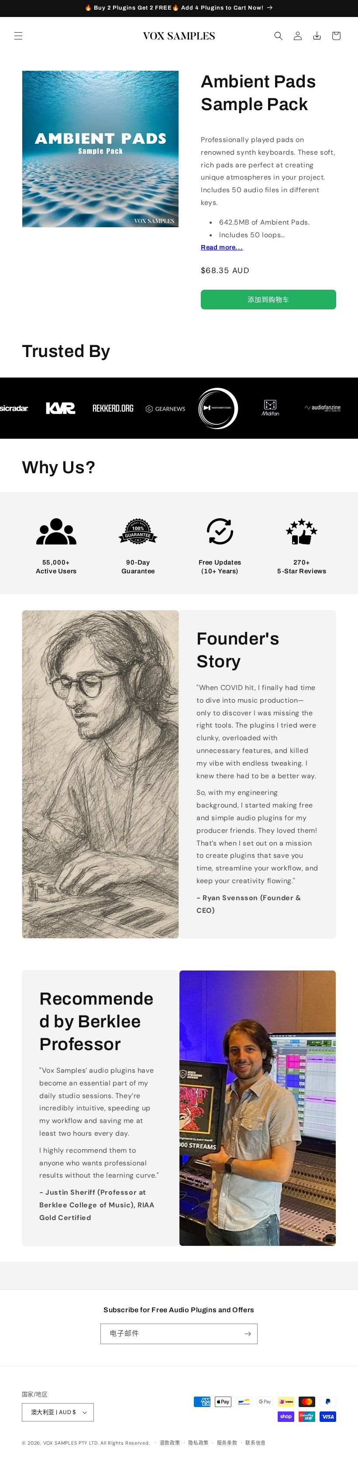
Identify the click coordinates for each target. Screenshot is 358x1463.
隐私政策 (198, 1443)
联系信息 (255, 1443)
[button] (18, 35)
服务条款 (227, 1443)
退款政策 (170, 1443)
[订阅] (247, 1334)
